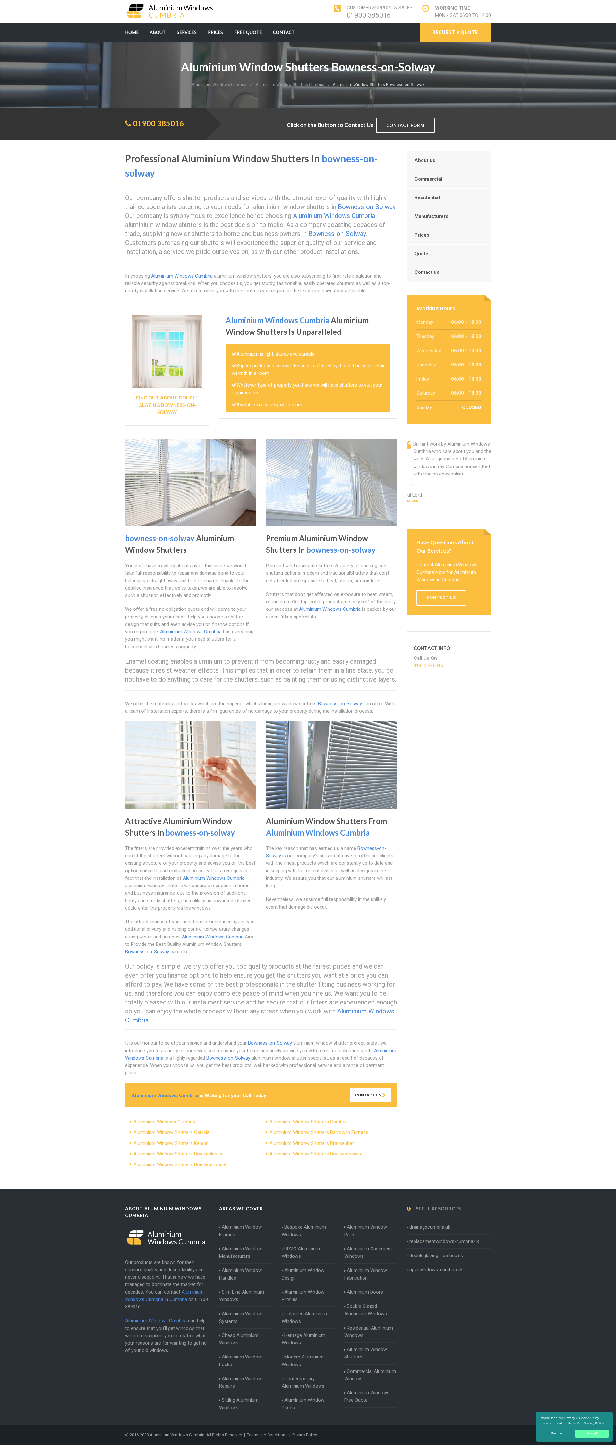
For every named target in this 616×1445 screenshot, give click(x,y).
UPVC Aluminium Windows (301, 1252)
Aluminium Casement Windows (368, 1252)
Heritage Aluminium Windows (303, 1339)
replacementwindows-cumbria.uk (444, 1241)
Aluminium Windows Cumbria (164, 1122)
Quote (421, 253)
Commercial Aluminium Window (370, 1375)
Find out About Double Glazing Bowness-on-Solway (167, 405)
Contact (284, 32)
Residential (427, 197)
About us (425, 160)
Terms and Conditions (267, 1434)
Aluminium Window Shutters (365, 1353)
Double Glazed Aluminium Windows (365, 1309)
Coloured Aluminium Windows (304, 1317)
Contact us (427, 272)
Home (132, 32)
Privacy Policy (304, 1434)
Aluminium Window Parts (365, 1230)
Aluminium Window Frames (240, 1230)
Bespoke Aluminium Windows (304, 1230)
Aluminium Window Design (303, 1274)
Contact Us (368, 1095)
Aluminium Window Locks (240, 1360)
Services (187, 32)
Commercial (428, 179)
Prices (215, 32)
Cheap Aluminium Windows (239, 1339)
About (158, 32)
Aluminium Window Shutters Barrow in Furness (319, 1132)
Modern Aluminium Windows (303, 1360)
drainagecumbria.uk (429, 1227)
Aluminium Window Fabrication (365, 1274)
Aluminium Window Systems (240, 1317)
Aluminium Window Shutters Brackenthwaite (316, 1154)
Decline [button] (556, 1433)
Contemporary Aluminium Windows (303, 1382)
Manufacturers (431, 216)
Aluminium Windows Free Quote (366, 1396)
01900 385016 (369, 15)
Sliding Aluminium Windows (239, 1403)
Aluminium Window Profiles (303, 1295)
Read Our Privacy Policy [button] (586, 1423)
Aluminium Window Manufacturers (240, 1252)
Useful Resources (436, 1208)
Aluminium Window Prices (303, 1403)
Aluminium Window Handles (240, 1274)
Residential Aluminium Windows (368, 1331)
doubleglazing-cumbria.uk (436, 1255)
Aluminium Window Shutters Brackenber (312, 1143)
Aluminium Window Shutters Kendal (170, 1143)
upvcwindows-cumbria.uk (436, 1270)
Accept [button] (592, 1433)
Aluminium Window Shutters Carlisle (171, 1132)
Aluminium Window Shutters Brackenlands (177, 1154)
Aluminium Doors (365, 1292)
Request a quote (455, 32)
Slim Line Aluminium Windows (241, 1295)
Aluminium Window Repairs (240, 1382)
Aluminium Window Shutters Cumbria (309, 1122)
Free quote (248, 32)
